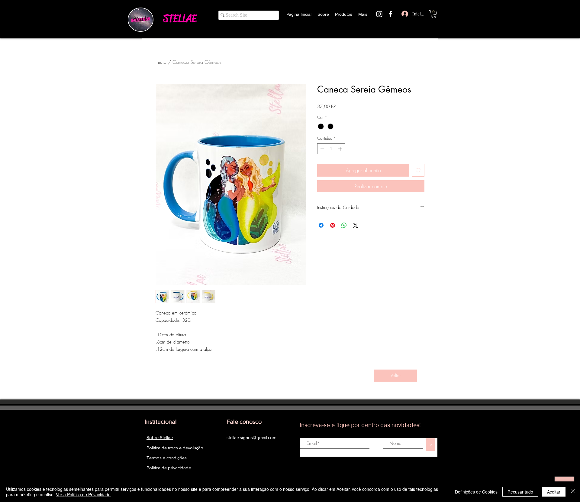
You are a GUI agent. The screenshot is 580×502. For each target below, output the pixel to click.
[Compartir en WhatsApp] (344, 225)
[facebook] (390, 14)
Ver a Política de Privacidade (83, 494)
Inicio (161, 62)
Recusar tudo (520, 492)
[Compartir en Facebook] (321, 225)
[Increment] (340, 149)
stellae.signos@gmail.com (251, 437)
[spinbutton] (331, 149)
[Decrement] (321, 149)
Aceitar (553, 492)
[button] (433, 14)
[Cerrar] (572, 491)
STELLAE (179, 18)
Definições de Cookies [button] (476, 492)
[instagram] (379, 14)
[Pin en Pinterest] (332, 225)
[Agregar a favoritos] (418, 170)
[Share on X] (355, 225)
